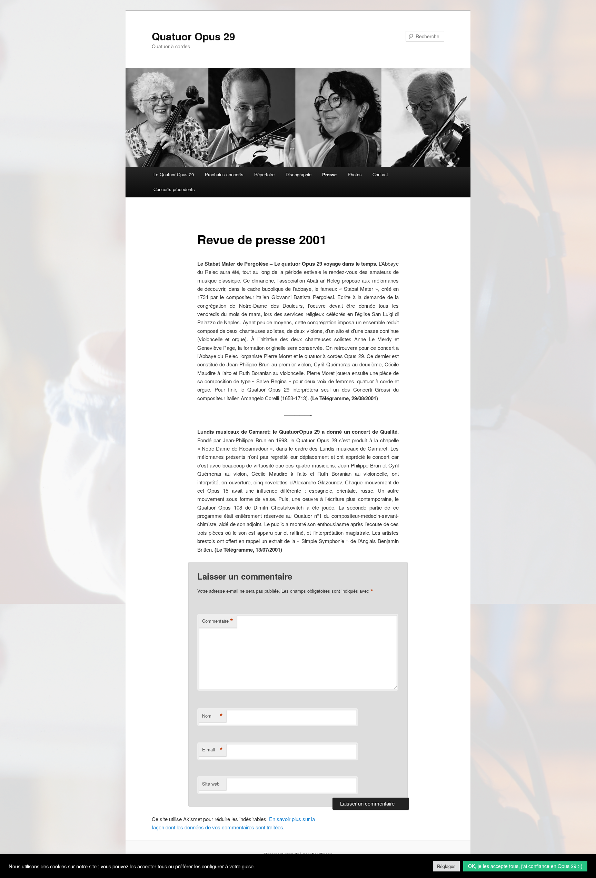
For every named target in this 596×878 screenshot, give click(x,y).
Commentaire (217, 621)
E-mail (212, 749)
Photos (355, 174)
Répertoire (264, 174)
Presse (329, 174)
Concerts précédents (174, 189)
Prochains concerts (224, 174)
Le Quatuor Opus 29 (173, 174)
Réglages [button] (446, 866)
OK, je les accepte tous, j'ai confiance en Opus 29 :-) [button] (525, 865)
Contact (380, 174)
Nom (212, 715)
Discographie (298, 174)
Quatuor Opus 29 (193, 36)
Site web (210, 783)
